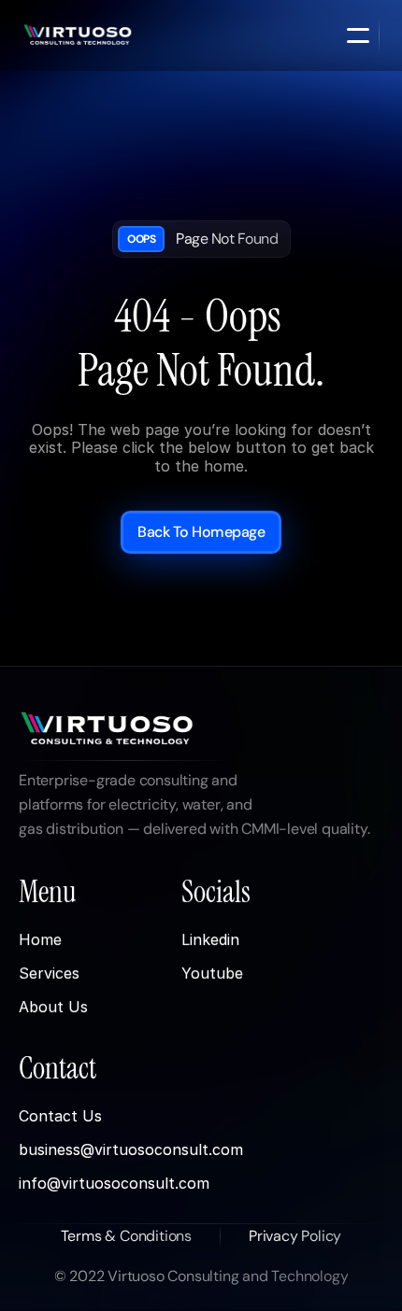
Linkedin (210, 940)
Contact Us (60, 1116)
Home (40, 940)
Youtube (212, 974)
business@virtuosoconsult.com (131, 1149)
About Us (53, 1007)
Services (49, 974)
